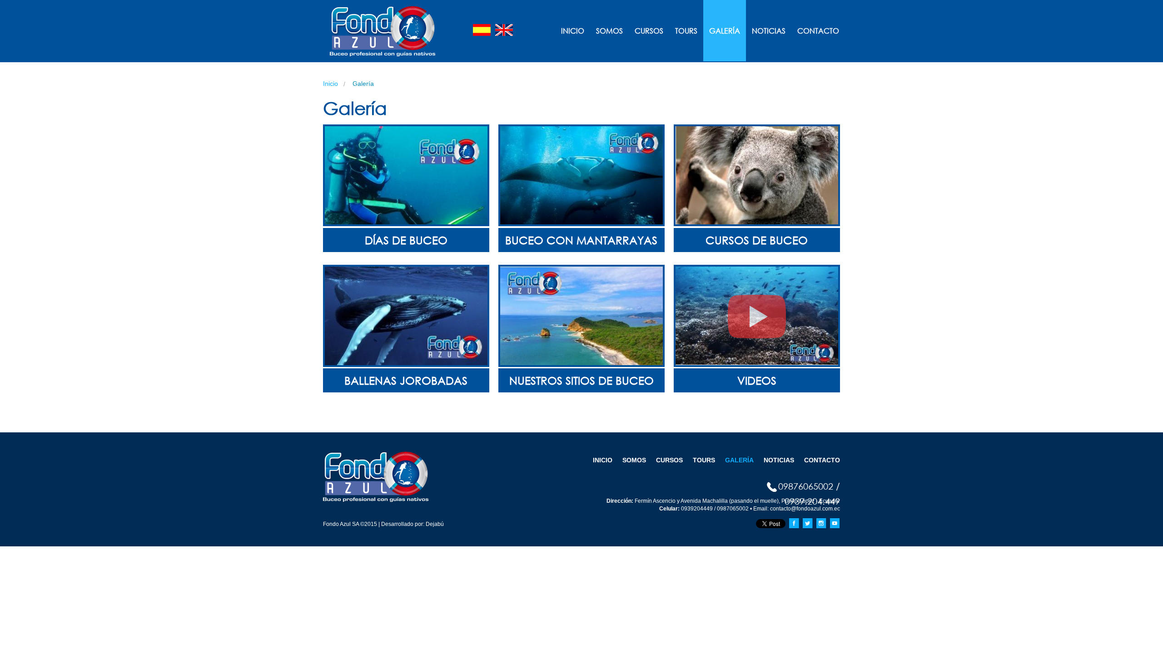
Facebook (794, 523)
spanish (482, 30)
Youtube (835, 523)
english (504, 30)
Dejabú (434, 524)
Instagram (821, 523)
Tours (686, 30)
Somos (609, 30)
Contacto (818, 30)
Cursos (649, 30)
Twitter (808, 523)
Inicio (572, 30)
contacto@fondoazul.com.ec (805, 508)
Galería (724, 30)
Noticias (768, 30)
